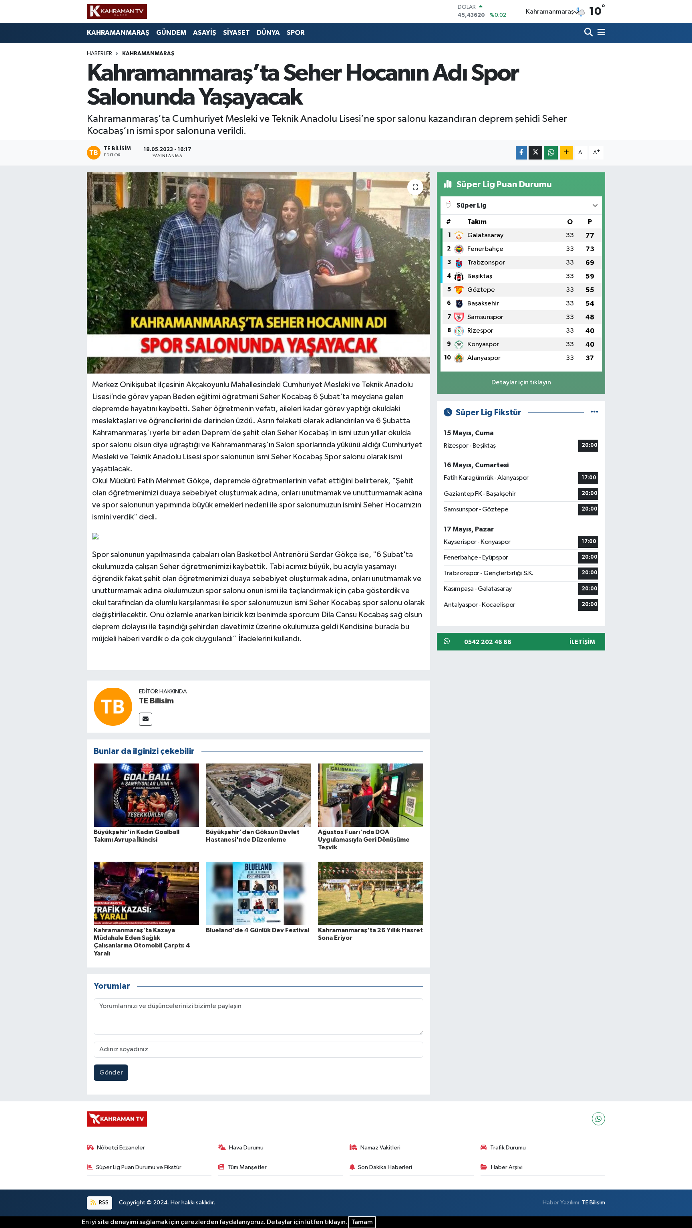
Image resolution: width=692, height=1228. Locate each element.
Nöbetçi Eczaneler (121, 1148)
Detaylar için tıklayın (521, 382)
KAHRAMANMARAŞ (118, 32)
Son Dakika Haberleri (385, 1167)
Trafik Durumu (508, 1148)
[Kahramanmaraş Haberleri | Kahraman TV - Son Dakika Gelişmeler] (117, 11)
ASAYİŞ (204, 32)
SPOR (295, 32)
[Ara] (589, 33)
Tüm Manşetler (247, 1167)
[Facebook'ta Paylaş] (521, 153)
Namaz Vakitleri (380, 1148)
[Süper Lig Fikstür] (594, 412)
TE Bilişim (593, 1203)
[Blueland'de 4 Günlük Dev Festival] (258, 893)
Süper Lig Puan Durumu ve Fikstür (138, 1167)
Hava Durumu (246, 1148)
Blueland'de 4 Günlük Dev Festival (257, 930)
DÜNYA (268, 32)
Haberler (99, 54)
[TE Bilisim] (113, 706)
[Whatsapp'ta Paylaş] (551, 153)
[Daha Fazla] (566, 153)
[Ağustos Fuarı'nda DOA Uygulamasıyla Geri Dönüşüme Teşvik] (370, 795)
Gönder (111, 1072)
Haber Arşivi (507, 1167)
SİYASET (236, 32)
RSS (103, 1203)
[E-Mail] (145, 719)
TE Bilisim (156, 701)
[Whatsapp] (598, 1118)
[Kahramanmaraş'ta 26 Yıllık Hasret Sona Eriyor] (370, 893)
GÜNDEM (171, 32)
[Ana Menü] (600, 33)
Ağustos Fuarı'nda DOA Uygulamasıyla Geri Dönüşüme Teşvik (364, 839)
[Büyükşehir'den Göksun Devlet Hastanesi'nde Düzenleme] (258, 795)
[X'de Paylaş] (535, 153)
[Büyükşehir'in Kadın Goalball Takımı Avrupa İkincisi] (146, 795)
